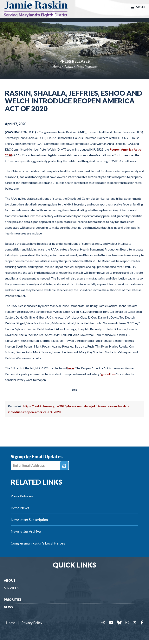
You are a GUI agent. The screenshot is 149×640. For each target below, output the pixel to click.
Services (11, 588)
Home (56, 66)
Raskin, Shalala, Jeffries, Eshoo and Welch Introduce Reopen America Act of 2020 (73, 101)
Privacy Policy (31, 622)
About (10, 580)
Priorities (12, 599)
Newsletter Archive (26, 531)
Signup (64, 465)
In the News (20, 508)
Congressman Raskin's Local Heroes (38, 543)
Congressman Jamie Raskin (40, 9)
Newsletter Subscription (29, 519)
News (69, 66)
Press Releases (74, 61)
